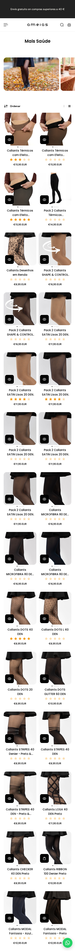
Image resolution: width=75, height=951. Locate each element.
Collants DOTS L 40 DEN (55, 632)
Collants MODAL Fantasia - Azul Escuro (20, 931)
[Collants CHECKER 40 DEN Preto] (20, 847)
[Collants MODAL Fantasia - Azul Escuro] (20, 907)
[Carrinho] (69, 25)
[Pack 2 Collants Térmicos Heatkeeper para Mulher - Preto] (55, 189)
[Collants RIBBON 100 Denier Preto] (55, 847)
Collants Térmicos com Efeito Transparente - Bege (20, 153)
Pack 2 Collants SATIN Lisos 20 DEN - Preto (20, 512)
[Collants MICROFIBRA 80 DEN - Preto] (55, 488)
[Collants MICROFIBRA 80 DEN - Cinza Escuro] (20, 548)
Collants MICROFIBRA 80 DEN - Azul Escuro (55, 572)
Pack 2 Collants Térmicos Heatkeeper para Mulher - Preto (55, 213)
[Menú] (5, 25)
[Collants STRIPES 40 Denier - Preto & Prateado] (20, 728)
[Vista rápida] (9, 139)
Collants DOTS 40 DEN (20, 632)
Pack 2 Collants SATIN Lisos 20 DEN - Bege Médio (20, 392)
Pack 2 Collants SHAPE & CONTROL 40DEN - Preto (20, 332)
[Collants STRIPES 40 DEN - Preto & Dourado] (20, 788)
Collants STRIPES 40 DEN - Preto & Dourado (20, 811)
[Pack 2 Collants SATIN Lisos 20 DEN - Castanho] (55, 428)
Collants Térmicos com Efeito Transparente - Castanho (55, 153)
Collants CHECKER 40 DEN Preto (20, 871)
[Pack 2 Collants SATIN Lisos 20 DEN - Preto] (20, 488)
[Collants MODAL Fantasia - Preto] (55, 907)
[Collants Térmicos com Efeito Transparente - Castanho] (55, 129)
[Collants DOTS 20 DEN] (20, 668)
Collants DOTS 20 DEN (20, 692)
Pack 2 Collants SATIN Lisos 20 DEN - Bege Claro (55, 332)
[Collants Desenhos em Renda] (20, 249)
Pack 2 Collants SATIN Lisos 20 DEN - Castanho (55, 452)
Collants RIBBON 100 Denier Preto (55, 871)
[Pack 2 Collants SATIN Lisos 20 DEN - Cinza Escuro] (20, 428)
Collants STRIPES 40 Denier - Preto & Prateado (20, 751)
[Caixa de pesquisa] (62, 25)
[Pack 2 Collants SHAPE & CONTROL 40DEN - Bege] (55, 249)
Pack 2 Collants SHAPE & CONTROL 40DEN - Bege (55, 272)
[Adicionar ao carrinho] (44, 858)
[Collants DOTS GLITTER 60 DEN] (55, 668)
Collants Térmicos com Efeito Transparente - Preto (20, 213)
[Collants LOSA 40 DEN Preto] (55, 788)
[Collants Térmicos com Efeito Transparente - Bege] (20, 129)
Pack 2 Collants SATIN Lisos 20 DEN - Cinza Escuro (20, 452)
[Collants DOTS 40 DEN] (20, 608)
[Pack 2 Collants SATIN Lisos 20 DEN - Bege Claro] (55, 308)
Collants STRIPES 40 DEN (55, 751)
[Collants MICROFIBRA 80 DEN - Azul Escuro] (55, 548)
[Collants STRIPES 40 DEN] (55, 728)
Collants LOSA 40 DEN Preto (55, 811)
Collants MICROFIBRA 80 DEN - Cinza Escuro (20, 572)
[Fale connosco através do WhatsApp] (67, 943)
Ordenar (15, 106)
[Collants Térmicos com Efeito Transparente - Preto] (20, 189)
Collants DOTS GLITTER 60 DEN (55, 692)
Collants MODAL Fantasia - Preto (55, 931)
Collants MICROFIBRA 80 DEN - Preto (55, 512)
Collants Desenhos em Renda (20, 272)
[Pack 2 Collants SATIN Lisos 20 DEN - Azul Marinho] (55, 368)
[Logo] (37, 24)
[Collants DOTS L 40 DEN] (55, 608)
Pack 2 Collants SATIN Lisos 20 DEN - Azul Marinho (55, 392)
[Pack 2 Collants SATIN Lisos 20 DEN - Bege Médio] (20, 368)
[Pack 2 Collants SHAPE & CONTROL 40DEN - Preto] (20, 308)
